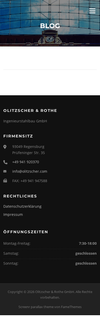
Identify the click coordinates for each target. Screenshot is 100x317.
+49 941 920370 (25, 161)
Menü (92, 10)
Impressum (13, 214)
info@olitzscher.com (29, 171)
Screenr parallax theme (36, 306)
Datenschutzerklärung (22, 206)
